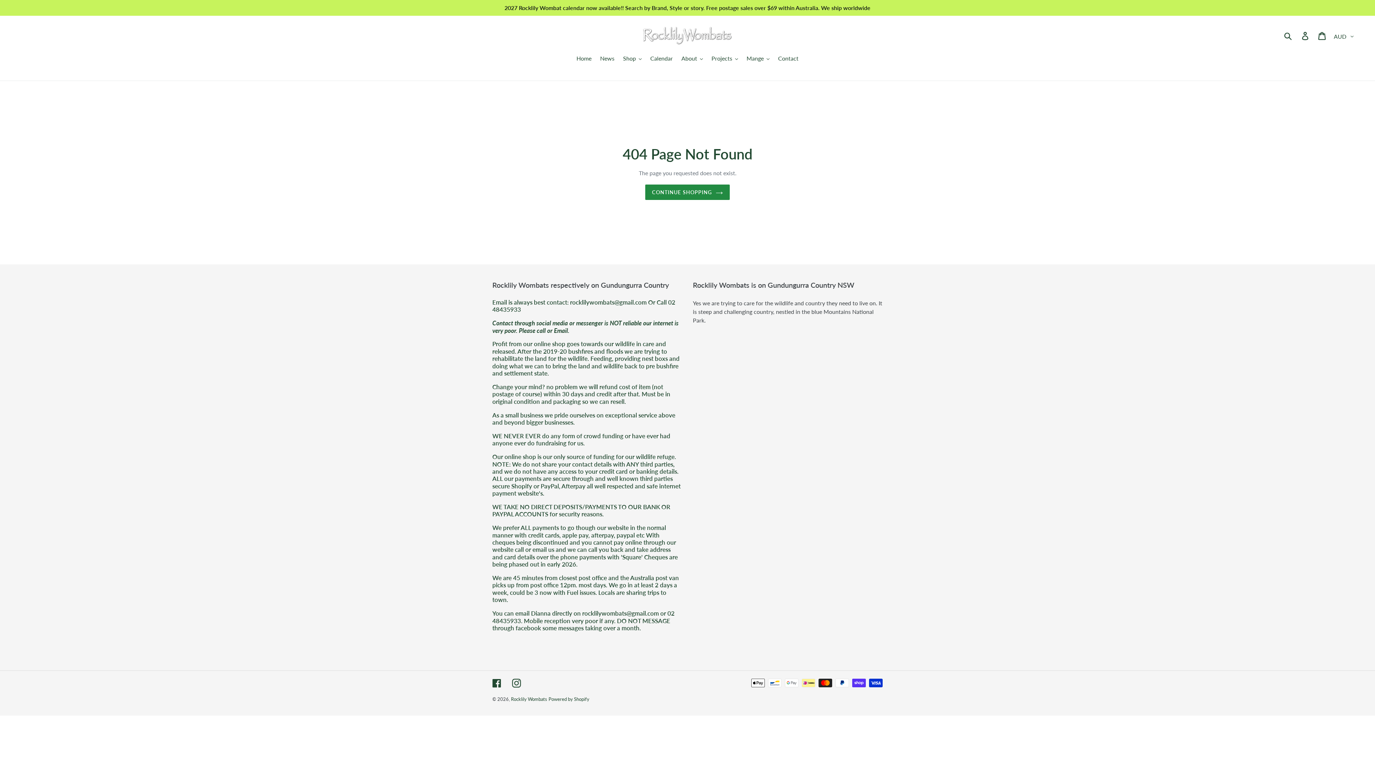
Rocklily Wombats (529, 699)
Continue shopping (682, 192)
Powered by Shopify (569, 699)
